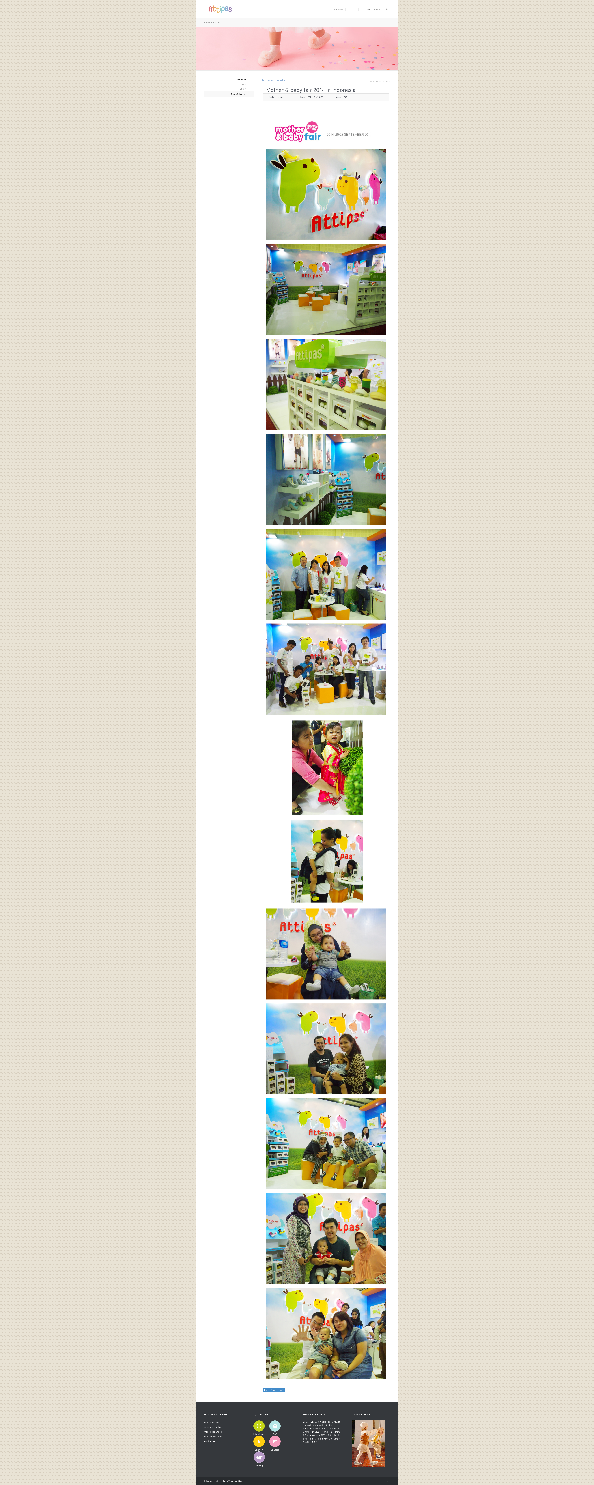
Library (243, 88)
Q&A (244, 84)
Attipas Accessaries (213, 1436)
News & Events (212, 22)
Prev (273, 1389)
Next (281, 1389)
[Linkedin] (387, 1481)
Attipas (218, 1481)
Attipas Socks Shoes (213, 1427)
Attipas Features (212, 1422)
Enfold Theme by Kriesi (232, 1481)
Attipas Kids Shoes (213, 1431)
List (265, 1389)
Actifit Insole (209, 1441)
